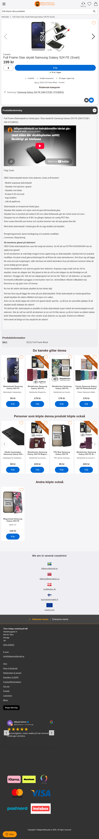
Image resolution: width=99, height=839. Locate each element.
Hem (5, 664)
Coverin (6, 54)
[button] (93, 36)
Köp (55, 68)
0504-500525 (8, 645)
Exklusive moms (60, 619)
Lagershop (7, 695)
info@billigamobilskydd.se (13, 656)
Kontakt (6, 691)
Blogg (5, 700)
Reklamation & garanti (12, 673)
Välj (37, 404)
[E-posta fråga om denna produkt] (86, 100)
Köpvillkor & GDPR (10, 677)
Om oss (6, 686)
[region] (49, 110)
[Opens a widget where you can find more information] (10, 834)
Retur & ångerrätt (10, 668)
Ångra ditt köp (11, 708)
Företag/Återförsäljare (12, 682)
